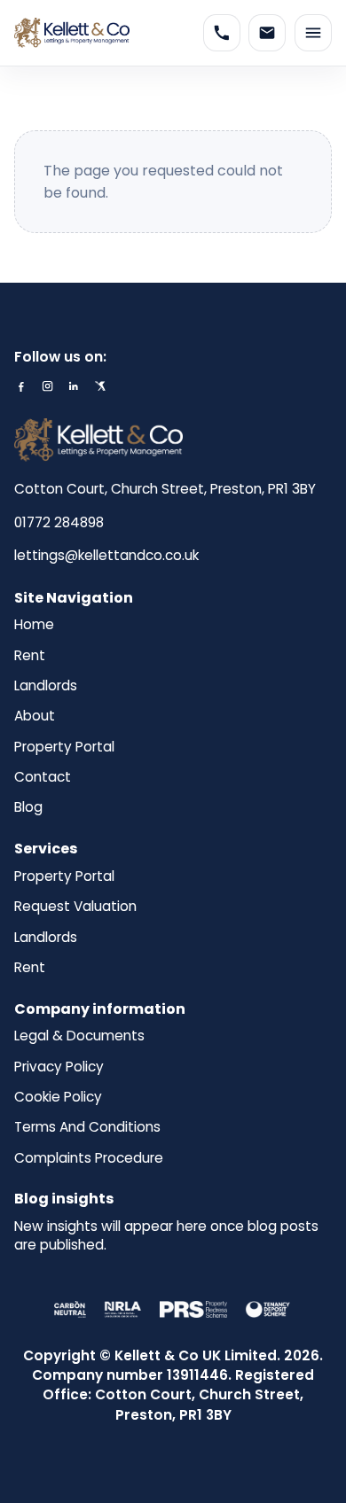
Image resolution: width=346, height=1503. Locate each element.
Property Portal (64, 747)
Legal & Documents (79, 1036)
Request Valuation (75, 906)
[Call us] (221, 32)
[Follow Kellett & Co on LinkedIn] (73, 386)
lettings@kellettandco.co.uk (106, 555)
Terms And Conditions (87, 1127)
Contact (42, 777)
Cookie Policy (58, 1097)
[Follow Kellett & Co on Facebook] (21, 386)
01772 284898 (59, 522)
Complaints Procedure (88, 1158)
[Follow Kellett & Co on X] (99, 386)
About (34, 716)
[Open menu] (313, 32)
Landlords (45, 686)
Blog (28, 807)
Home (34, 625)
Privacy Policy (59, 1067)
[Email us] (267, 32)
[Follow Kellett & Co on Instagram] (47, 386)
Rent (29, 656)
